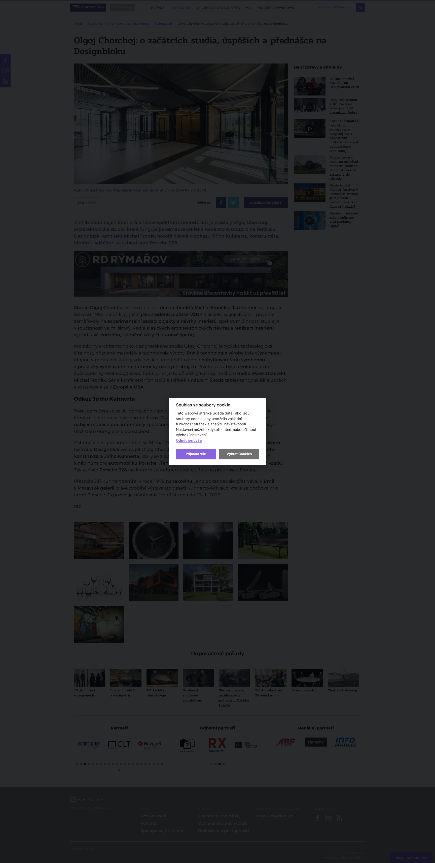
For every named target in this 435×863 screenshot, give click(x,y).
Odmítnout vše (189, 440)
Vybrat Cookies (239, 454)
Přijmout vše (196, 454)
